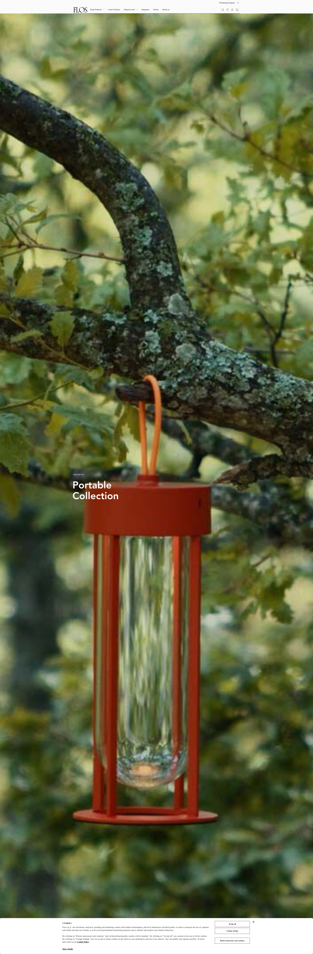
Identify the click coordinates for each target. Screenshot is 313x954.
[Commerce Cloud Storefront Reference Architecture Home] (80, 9)
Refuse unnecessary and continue (232, 941)
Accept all (232, 924)
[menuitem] (97, 9)
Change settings (232, 931)
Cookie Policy (83, 942)
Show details (67, 949)
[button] (229, 3)
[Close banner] (253, 922)
